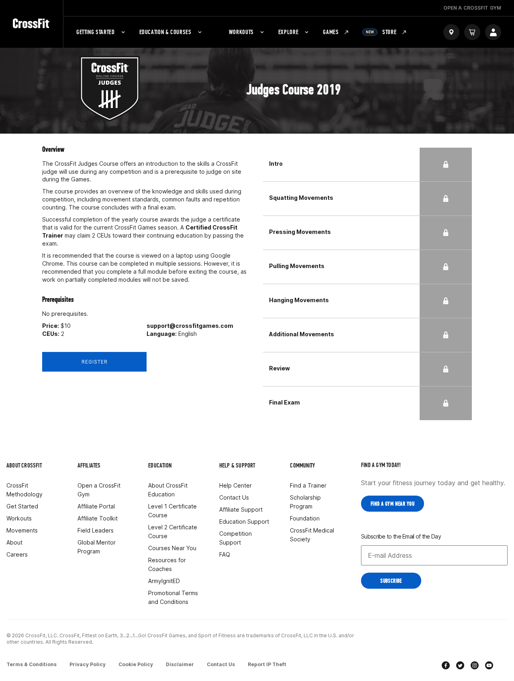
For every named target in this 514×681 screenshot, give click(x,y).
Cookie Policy (135, 664)
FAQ (224, 554)
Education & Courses (165, 32)
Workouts (241, 32)
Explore (288, 32)
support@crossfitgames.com (190, 325)
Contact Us (234, 497)
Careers (17, 554)
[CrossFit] (31, 23)
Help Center (235, 485)
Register (95, 362)
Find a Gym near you (392, 503)
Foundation (305, 518)
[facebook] (446, 666)
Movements (22, 530)
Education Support (244, 521)
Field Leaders (96, 530)
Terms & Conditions (31, 664)
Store (381, 32)
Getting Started (95, 32)
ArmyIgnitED (164, 580)
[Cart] (472, 32)
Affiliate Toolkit (98, 518)
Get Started (22, 506)
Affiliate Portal (96, 506)
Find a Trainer (308, 485)
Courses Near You (172, 548)
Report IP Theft (267, 664)
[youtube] (489, 666)
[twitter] (460, 666)
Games (331, 32)
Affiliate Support (241, 509)
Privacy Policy (87, 664)
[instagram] (475, 666)
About (14, 542)
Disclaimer (180, 664)
